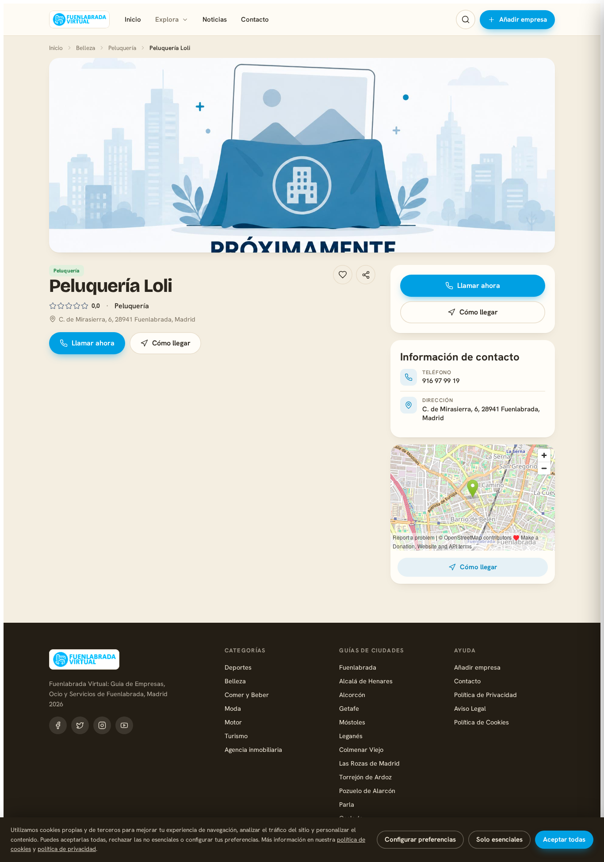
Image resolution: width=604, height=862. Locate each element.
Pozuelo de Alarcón (367, 790)
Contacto (255, 19)
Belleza (85, 48)
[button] (302, 155)
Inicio (133, 19)
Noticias (215, 19)
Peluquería (122, 48)
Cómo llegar (171, 343)
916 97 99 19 (440, 380)
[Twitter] (80, 725)
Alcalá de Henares (366, 681)
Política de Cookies (481, 722)
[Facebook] (58, 725)
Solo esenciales (499, 839)
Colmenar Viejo (361, 749)
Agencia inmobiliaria (253, 749)
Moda (233, 708)
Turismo (236, 736)
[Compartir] (365, 274)
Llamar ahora (93, 343)
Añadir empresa (523, 19)
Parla (346, 804)
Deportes (238, 667)
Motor (233, 722)
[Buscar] (465, 19)
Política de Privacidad (485, 694)
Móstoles (352, 722)
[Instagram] (102, 725)
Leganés (351, 736)
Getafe (349, 708)
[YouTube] (124, 725)
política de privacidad (67, 849)
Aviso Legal (470, 708)
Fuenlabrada (357, 667)
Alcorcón (352, 694)
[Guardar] (342, 274)
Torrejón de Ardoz (365, 777)
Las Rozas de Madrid (369, 763)
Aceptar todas (564, 839)
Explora (167, 19)
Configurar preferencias (420, 839)
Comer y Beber (247, 694)
